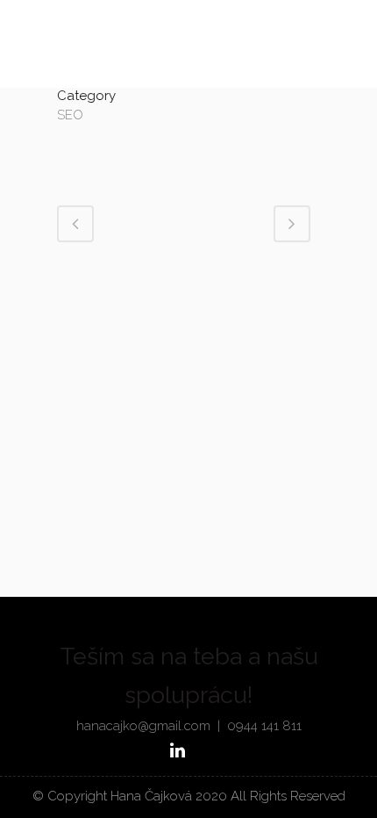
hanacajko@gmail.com (143, 726)
